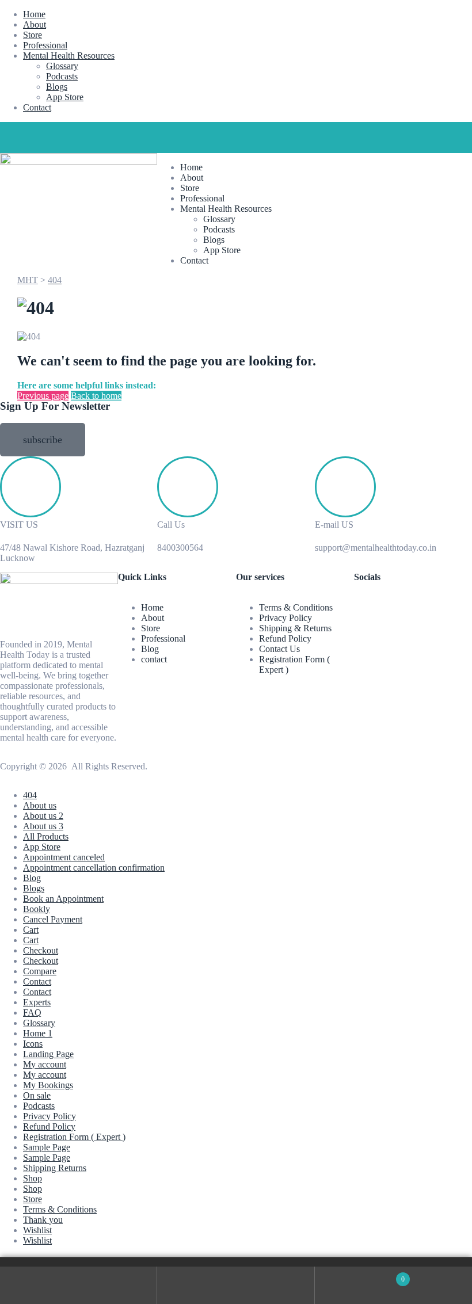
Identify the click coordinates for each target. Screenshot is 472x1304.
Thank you (43, 1220)
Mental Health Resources (69, 55)
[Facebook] (14, 136)
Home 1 (37, 1033)
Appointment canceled (64, 857)
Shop (32, 1178)
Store (32, 35)
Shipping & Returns (295, 628)
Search (235, 1285)
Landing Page (48, 1054)
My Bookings (48, 1085)
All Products (45, 836)
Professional (45, 45)
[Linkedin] (138, 136)
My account (44, 1064)
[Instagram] (76, 136)
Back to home (96, 396)
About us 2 (43, 816)
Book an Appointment (63, 898)
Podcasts (62, 76)
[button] (42, 439)
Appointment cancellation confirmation (94, 867)
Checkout (40, 950)
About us (39, 805)
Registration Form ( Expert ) (74, 1137)
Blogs (56, 86)
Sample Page (46, 1147)
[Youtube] (107, 136)
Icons (33, 1043)
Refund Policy (285, 638)
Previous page (42, 396)
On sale (37, 1095)
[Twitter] (45, 136)
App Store (64, 97)
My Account (78, 1285)
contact (154, 659)
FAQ (32, 1012)
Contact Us (279, 649)
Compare (39, 971)
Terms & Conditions (296, 607)
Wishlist (37, 1230)
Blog (150, 649)
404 (30, 795)
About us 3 (43, 826)
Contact (37, 107)
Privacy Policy (285, 618)
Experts (37, 1002)
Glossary (62, 66)
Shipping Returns (54, 1168)
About (34, 24)
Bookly (36, 909)
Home (34, 14)
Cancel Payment (52, 919)
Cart (31, 930)
